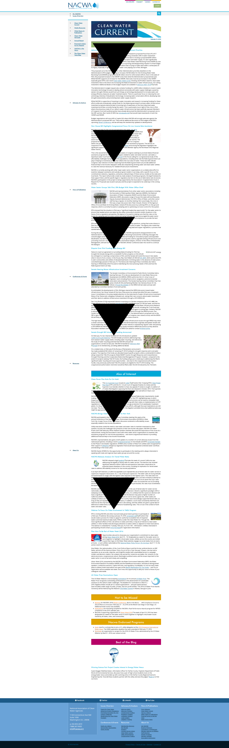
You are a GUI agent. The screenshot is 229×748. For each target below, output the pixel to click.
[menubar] (112, 274)
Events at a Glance (106, 726)
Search (159, 13)
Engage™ (140, 2)
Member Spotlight (146, 736)
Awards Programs (146, 734)
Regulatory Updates (127, 714)
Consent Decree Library (128, 731)
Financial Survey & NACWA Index (149, 717)
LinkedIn (127, 700)
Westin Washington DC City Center (137, 567)
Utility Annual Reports (127, 734)
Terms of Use (140, 744)
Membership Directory (127, 726)
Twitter (104, 700)
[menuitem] (114, 14)
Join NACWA (130, 2)
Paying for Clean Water (107, 709)
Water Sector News (147, 719)
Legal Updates (125, 718)
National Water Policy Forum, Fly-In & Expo (134, 543)
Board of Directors (146, 728)
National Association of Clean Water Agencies (82, 709)
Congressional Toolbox (128, 713)
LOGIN (157, 6)
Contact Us (156, 2)
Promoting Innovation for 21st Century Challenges (109, 713)
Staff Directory (145, 733)
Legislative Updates (126, 716)
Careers (147, 2)
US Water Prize (141, 579)
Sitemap (149, 744)
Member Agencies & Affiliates (149, 731)
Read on (151, 677)
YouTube (150, 700)
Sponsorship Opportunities (108, 728)
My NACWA (77, 14)
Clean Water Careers (127, 733)
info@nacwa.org (77, 729)
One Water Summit (126, 589)
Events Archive (105, 729)
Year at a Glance (146, 713)
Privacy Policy (130, 744)
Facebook (80, 700)
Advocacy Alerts (125, 709)
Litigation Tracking (126, 719)
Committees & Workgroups (149, 729)
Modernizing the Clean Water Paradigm (109, 717)
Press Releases (145, 709)
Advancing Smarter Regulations (110, 711)
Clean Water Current (147, 711)
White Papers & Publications (149, 714)
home (83, 5)
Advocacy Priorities (126, 711)
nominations (122, 579)
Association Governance (148, 738)
